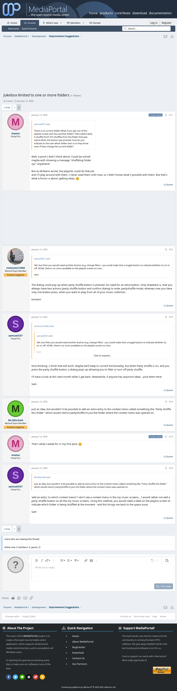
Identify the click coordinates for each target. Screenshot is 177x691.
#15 (171, 436)
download (139, 12)
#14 (171, 401)
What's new (52, 22)
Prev (8, 107)
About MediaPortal (83, 641)
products (106, 12)
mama (9, 100)
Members (75, 22)
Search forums (29, 28)
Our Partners (79, 664)
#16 (171, 468)
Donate (97, 22)
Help (154, 616)
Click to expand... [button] (102, 355)
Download (78, 652)
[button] (60, 22)
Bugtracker (78, 647)
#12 (171, 249)
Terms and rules (142, 616)
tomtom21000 (15, 268)
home (93, 12)
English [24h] (28, 616)
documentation (160, 12)
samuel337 (15, 335)
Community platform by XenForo (88, 687)
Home (14, 22)
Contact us (125, 616)
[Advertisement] (88, 66)
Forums (32, 22)
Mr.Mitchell (15, 420)
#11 (171, 115)
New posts (13, 28)
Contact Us (78, 658)
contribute (122, 12)
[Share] (166, 115)
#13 (171, 317)
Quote (169, 184)
